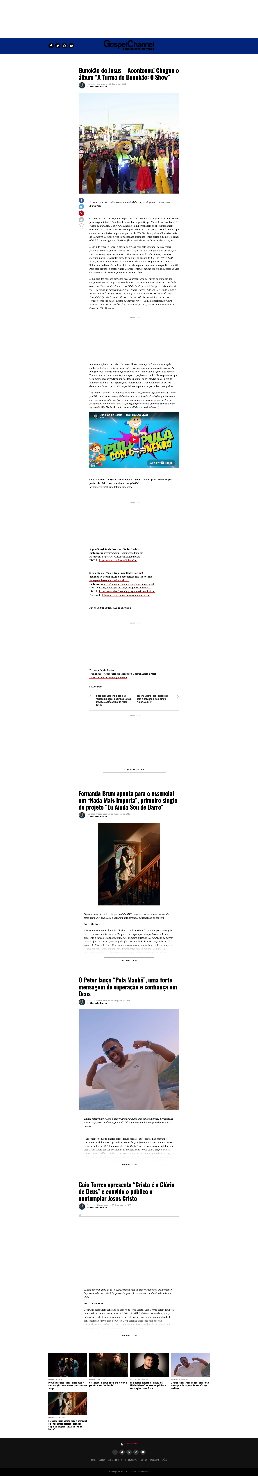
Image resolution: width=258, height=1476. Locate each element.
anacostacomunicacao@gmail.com (108, 677)
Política (144, 57)
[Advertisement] (129, 19)
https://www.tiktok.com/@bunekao (118, 560)
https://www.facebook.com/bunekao (121, 556)
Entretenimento (114, 57)
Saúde (166, 57)
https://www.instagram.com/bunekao (123, 552)
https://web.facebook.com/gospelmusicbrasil (126, 594)
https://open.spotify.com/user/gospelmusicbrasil (125, 587)
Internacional (131, 57)
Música (101, 57)
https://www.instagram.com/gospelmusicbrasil (128, 583)
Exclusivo (156, 57)
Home (92, 57)
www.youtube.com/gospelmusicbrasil (109, 580)
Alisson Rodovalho (98, 86)
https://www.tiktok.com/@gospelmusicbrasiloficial (127, 591)
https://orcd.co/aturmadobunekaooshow (110, 486)
